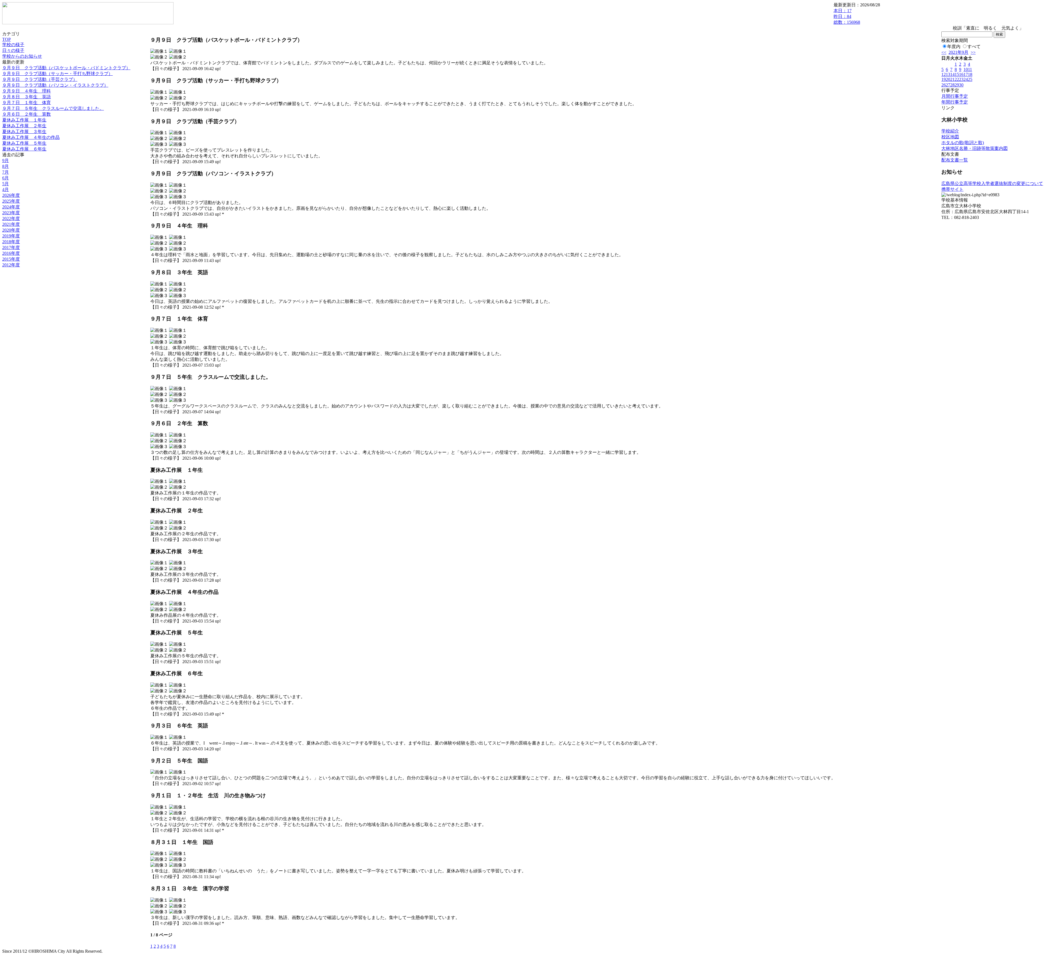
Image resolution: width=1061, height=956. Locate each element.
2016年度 (11, 253)
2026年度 (11, 195)
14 (952, 74)
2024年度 (11, 207)
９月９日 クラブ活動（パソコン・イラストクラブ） (55, 85)
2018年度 (11, 241)
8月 (5, 166)
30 (961, 85)
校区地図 (950, 136)
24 (965, 79)
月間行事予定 (954, 96)
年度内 (953, 46)
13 (948, 74)
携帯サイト (952, 189)
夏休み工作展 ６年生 (24, 149)
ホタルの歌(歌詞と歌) (962, 142)
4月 (5, 189)
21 (952, 79)
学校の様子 (13, 44)
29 (957, 85)
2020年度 (11, 230)
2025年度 (11, 201)
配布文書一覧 (954, 160)
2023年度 (11, 212)
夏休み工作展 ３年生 (24, 131)
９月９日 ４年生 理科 (26, 91)
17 (965, 74)
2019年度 (11, 236)
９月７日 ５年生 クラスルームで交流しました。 (53, 108)
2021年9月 (958, 52)
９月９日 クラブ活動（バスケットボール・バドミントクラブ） (66, 67)
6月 (5, 178)
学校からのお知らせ (22, 56)
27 (948, 85)
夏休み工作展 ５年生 (24, 143)
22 (957, 79)
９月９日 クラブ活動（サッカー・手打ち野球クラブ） (57, 73)
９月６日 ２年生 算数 (26, 114)
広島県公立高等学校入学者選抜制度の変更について (992, 183)
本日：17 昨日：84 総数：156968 (847, 16)
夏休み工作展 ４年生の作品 (31, 137)
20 (948, 79)
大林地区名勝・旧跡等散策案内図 (974, 148)
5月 (5, 183)
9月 (5, 160)
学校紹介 (950, 131)
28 (952, 85)
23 (961, 79)
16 (961, 74)
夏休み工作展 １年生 (24, 120)
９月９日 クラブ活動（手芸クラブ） (39, 79)
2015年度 (11, 259)
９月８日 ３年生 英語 (26, 96)
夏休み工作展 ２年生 (24, 125)
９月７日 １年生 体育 (26, 102)
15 (957, 74)
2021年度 (11, 224)
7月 (5, 172)
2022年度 (11, 218)
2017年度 (11, 247)
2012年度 (11, 265)
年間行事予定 (954, 102)
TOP (6, 39)
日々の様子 (13, 50)
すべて (974, 46)
